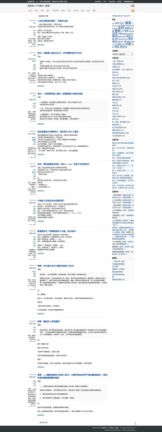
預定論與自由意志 (118, 133)
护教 (34, 35)
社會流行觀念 (32, 134)
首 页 (30, 10)
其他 (36, 10)
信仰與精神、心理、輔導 (120, 69)
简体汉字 (120, 16)
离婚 (119, 42)
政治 (125, 34)
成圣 (34, 174)
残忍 (34, 332)
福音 (34, 213)
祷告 (130, 39)
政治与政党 (116, 91)
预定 (116, 46)
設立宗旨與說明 (117, 127)
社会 (88, 10)
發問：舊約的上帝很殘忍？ (49, 321)
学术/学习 (55, 10)
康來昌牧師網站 (117, 272)
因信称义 (129, 26)
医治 (119, 26)
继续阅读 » (41, 45)
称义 (122, 42)
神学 (94, 10)
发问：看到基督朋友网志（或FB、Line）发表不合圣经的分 (63, 164)
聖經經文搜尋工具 (118, 279)
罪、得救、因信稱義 (119, 122)
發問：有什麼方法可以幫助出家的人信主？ (56, 266)
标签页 (119, 1)
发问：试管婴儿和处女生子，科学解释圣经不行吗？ (60, 53)
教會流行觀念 (116, 97)
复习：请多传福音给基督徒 (121, 158)
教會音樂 (115, 100)
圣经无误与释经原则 (32, 60)
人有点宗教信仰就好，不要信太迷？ (53, 21)
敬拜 (119, 37)
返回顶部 (135, 427)
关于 (105, 1)
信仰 (34, 30)
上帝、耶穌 (116, 61)
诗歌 (123, 44)
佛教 (34, 274)
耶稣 (128, 42)
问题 (34, 385)
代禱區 (114, 67)
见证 (115, 44)
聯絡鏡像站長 (128, 1)
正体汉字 (127, 16)
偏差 (128, 23)
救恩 (128, 34)
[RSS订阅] (133, 10)
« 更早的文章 (43, 422)
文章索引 (115, 54)
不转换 (114, 16)
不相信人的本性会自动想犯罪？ (51, 201)
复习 (48, 10)
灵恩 (128, 36)
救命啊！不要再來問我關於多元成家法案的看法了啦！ (123, 223)
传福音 (34, 272)
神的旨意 (122, 39)
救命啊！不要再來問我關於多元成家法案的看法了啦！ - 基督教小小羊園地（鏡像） (123, 230)
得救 (126, 31)
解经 (119, 44)
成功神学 (131, 31)
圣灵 (115, 28)
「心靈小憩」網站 (118, 261)
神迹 (126, 39)
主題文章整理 (116, 64)
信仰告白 (98, 1)
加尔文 (116, 25)
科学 (34, 69)
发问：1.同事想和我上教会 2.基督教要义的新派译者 (60, 94)
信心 (122, 23)
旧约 (34, 329)
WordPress (117, 430)
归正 (122, 31)
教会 (63, 10)
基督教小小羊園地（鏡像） (39, 6)
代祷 (113, 23)
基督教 (34, 140)
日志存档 (112, 1)
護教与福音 (32, 27)
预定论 (123, 47)
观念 (34, 144)
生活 (82, 10)
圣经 (42, 10)
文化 (69, 10)
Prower (131, 430)
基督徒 (34, 137)
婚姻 (117, 30)
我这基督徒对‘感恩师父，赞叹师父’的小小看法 (57, 132)
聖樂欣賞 (115, 125)
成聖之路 (33, 166)
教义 (34, 105)
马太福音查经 (116, 136)
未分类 (76, 10)
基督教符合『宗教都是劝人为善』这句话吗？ (57, 231)
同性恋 (123, 26)
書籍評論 (115, 105)
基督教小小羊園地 (118, 269)
